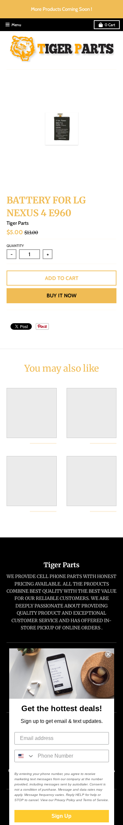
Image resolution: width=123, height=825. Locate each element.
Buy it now (61, 295)
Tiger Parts (18, 223)
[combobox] (24, 756)
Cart (110, 24)
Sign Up (61, 816)
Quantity (15, 245)
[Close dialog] (108, 654)
